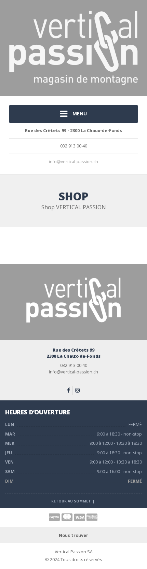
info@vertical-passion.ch (73, 162)
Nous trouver (73, 535)
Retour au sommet (71, 501)
